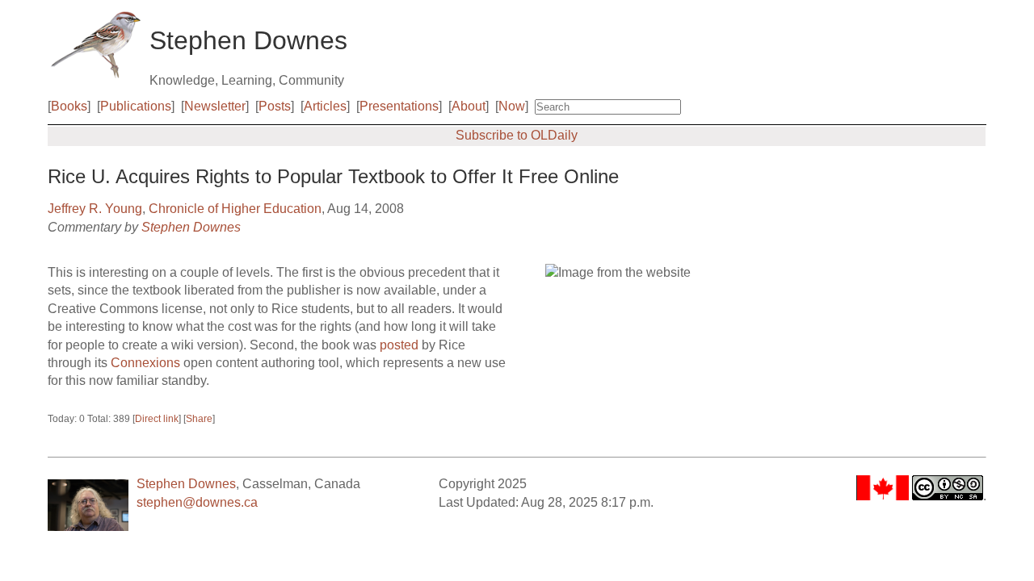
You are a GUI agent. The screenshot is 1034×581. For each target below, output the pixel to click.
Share (199, 418)
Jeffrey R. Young (95, 208)
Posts (274, 106)
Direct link (157, 418)
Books (69, 106)
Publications (135, 106)
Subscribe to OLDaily (517, 135)
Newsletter (215, 106)
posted (399, 345)
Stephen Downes (191, 227)
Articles (325, 106)
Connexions (145, 363)
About (468, 106)
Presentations (399, 106)
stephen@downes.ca (197, 502)
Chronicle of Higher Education (235, 208)
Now (511, 106)
